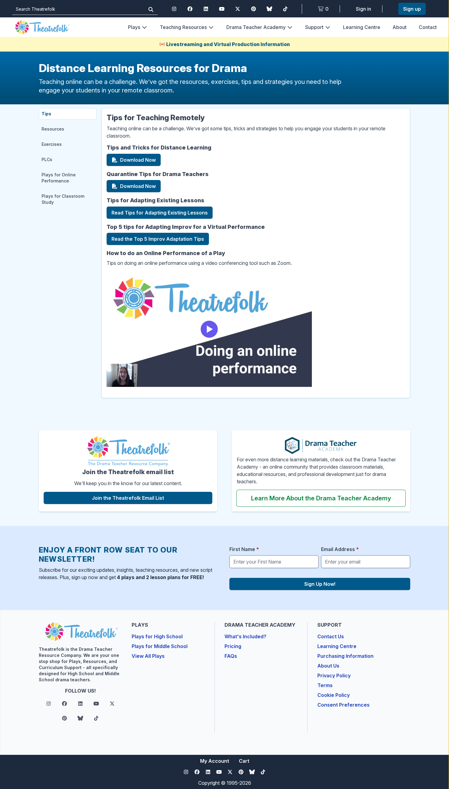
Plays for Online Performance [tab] (59, 177)
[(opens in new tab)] (128, 451)
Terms (325, 685)
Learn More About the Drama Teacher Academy (328, 498)
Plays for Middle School (160, 646)
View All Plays (148, 656)
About (399, 27)
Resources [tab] (53, 129)
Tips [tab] (46, 113)
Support (314, 27)
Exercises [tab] (52, 144)
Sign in (363, 9)
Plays (134, 27)
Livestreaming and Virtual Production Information (228, 44)
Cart (244, 761)
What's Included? (245, 636)
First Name (244, 549)
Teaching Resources (183, 27)
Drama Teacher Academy (256, 27)
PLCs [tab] (47, 159)
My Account (214, 761)
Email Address (340, 549)
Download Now (140, 161)
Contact (428, 27)
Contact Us (330, 636)
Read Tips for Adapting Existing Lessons (159, 214)
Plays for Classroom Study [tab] (63, 199)
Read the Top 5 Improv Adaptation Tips (157, 240)
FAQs (230, 656)
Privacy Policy (334, 675)
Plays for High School (157, 636)
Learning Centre (361, 27)
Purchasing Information (345, 656)
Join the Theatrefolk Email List (149, 498)
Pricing (232, 646)
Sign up (412, 9)
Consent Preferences (343, 705)
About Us (328, 666)
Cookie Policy (333, 695)
